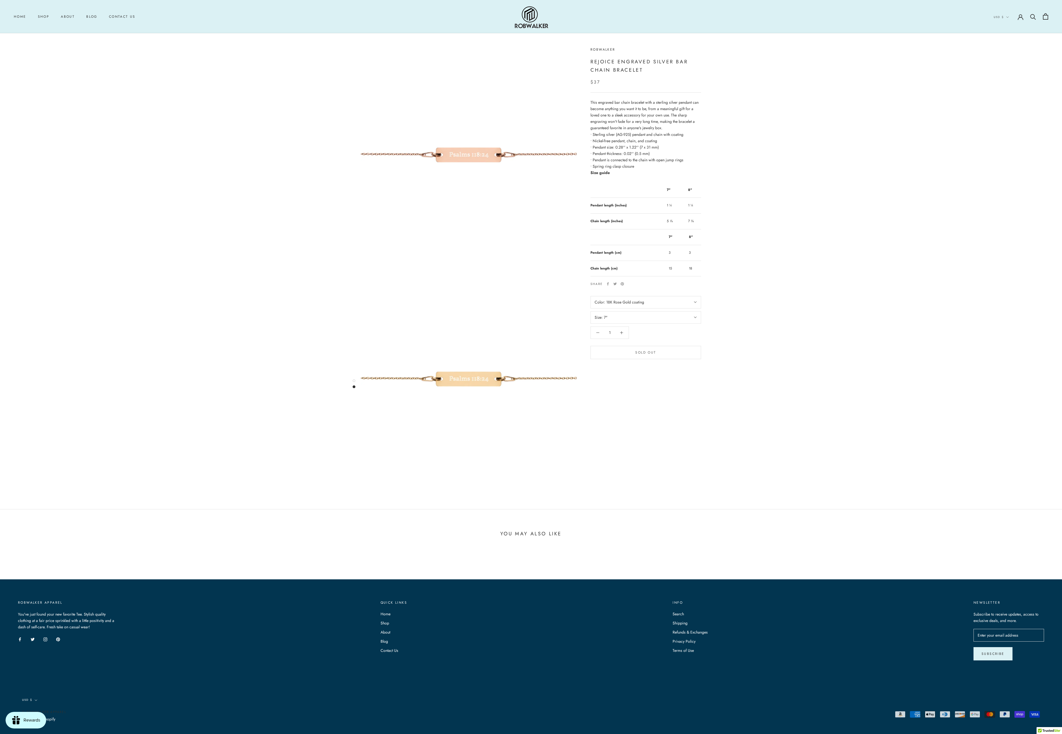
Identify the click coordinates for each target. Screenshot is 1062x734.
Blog (91, 16)
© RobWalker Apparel (44, 712)
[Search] (1033, 16)
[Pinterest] (622, 284)
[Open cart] (1045, 16)
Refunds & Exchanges (690, 632)
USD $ (999, 17)
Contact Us (122, 16)
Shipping (680, 623)
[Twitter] (615, 284)
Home (20, 16)
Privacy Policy (684, 641)
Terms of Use (683, 650)
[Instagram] (45, 639)
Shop (44, 16)
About (68, 16)
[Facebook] (608, 284)
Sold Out (645, 352)
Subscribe (993, 653)
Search (678, 614)
